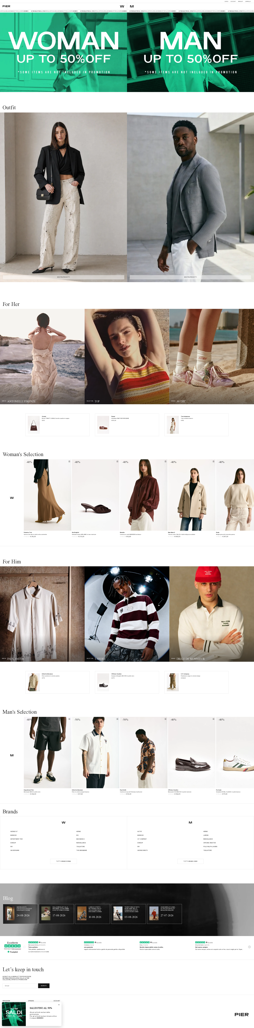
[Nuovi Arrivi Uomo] (42, 614)
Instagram (57, 1003)
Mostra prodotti (63, 277)
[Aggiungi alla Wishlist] (69, 461)
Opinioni (31, 1001)
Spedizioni (6, 1001)
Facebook (57, 1006)
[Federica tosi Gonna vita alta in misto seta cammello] (47, 535)
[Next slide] (123, 197)
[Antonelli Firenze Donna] (42, 356)
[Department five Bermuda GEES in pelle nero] (47, 793)
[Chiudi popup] (59, 1004)
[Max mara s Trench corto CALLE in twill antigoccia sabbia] (192, 535)
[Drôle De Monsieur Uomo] (211, 614)
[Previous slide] (3, 197)
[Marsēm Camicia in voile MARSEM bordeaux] (143, 535)
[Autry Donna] (211, 356)
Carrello (248, 1)
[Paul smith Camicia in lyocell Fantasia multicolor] (143, 793)
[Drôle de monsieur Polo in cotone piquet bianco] (95, 793)
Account (233, 1)
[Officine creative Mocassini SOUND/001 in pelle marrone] (192, 793)
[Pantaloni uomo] (127, 614)
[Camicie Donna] (127, 356)
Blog (55, 1009)
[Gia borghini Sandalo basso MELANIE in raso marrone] (95, 535)
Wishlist (240, 1)
